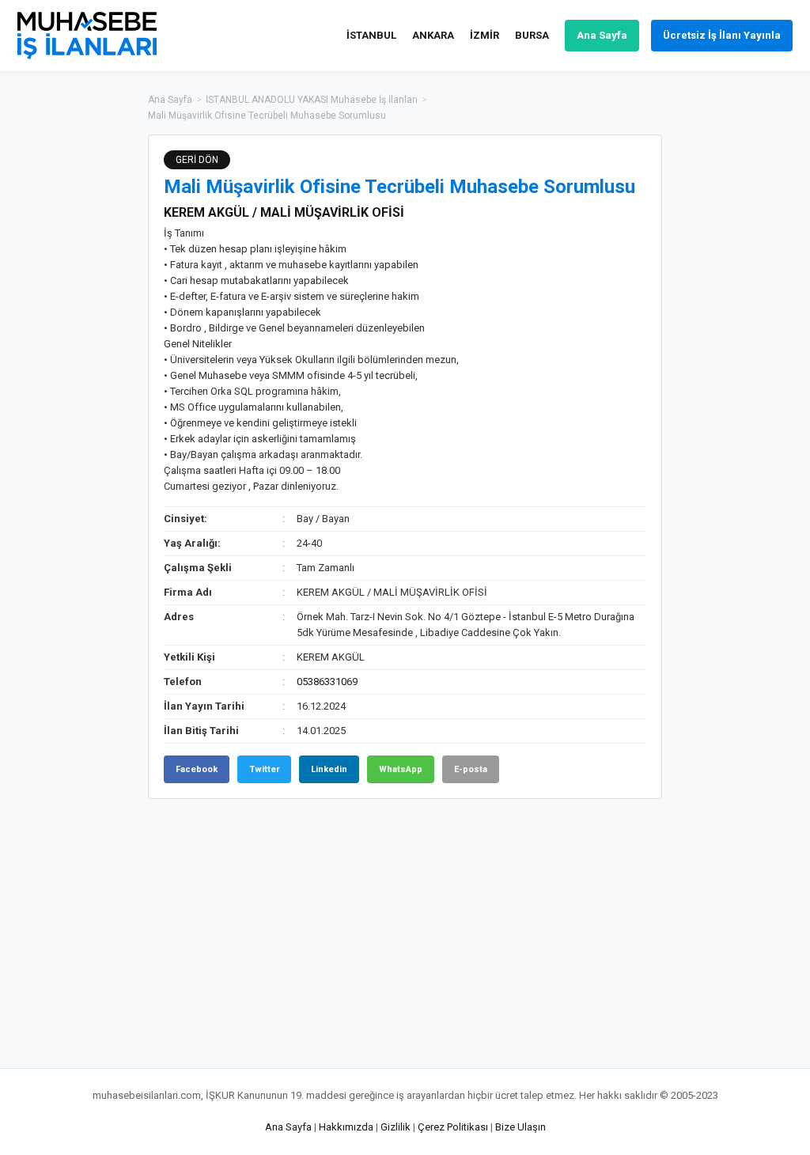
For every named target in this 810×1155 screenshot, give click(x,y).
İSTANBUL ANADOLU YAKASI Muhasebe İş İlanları (312, 99)
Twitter (264, 769)
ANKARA (433, 35)
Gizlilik (395, 1127)
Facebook (197, 769)
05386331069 (327, 681)
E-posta (470, 769)
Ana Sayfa (602, 35)
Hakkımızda (346, 1127)
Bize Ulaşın (520, 1127)
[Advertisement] (741, 371)
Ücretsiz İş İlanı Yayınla (722, 35)
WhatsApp (400, 769)
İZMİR (484, 35)
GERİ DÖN (197, 159)
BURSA (532, 35)
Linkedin (329, 769)
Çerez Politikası (453, 1127)
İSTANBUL (371, 35)
